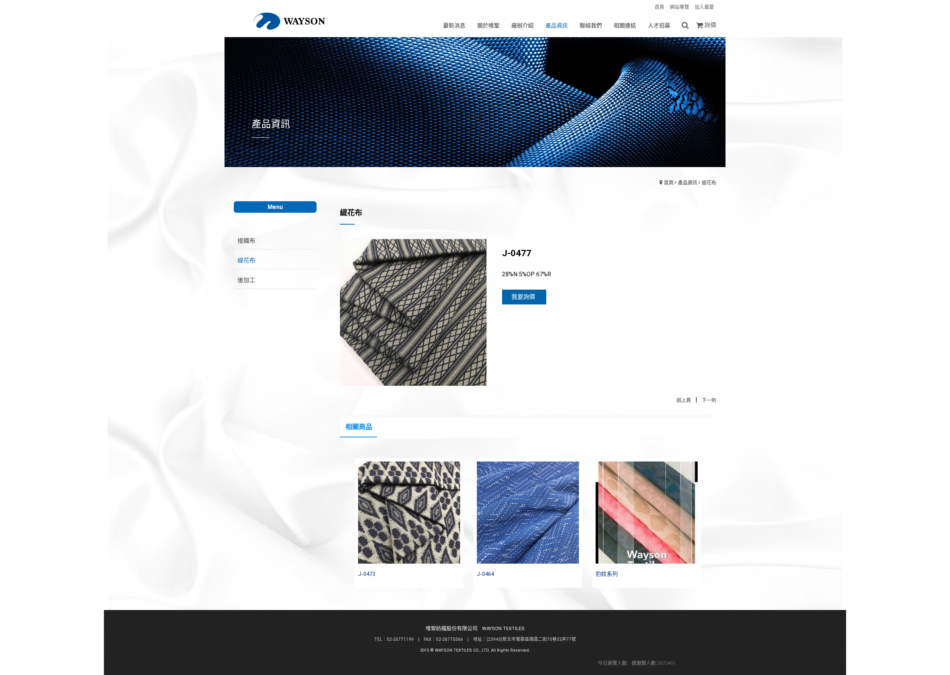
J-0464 (485, 574)
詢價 (710, 25)
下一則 (709, 400)
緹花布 (709, 182)
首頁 (669, 182)
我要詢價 (523, 296)
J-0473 (366, 574)
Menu (275, 207)
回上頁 (684, 400)
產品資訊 (687, 182)
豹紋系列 (607, 574)
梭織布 (246, 240)
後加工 (246, 280)
